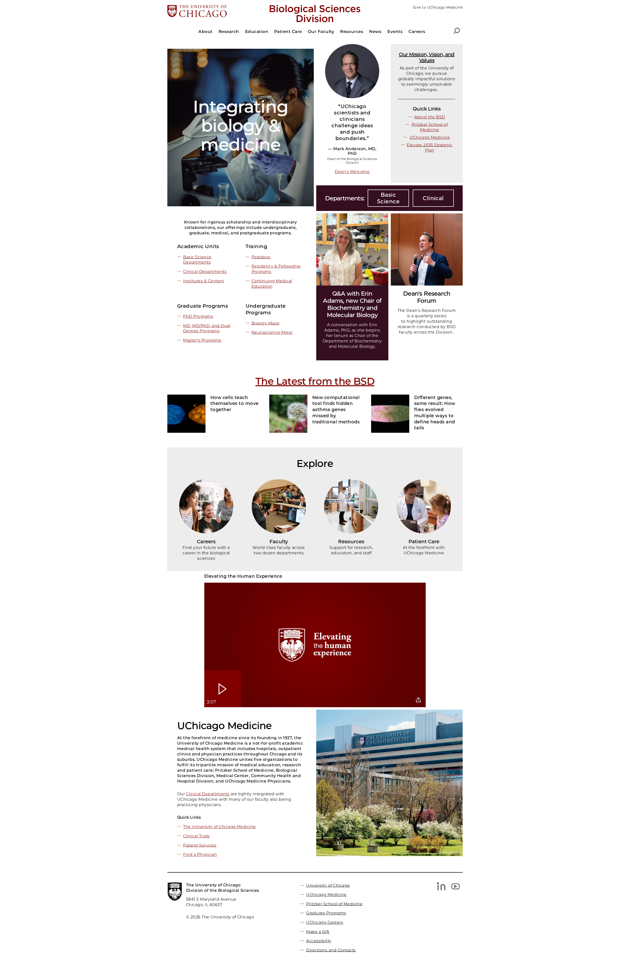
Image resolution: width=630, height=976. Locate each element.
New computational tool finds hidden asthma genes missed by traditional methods (336, 410)
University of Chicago (328, 885)
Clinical (433, 198)
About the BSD (429, 117)
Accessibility (318, 941)
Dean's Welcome (352, 171)
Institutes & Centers (203, 281)
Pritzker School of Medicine (334, 903)
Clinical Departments (205, 271)
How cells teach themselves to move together (234, 404)
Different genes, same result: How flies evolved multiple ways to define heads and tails (434, 413)
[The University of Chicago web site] (215, 11)
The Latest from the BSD (315, 381)
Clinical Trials (196, 836)
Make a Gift (317, 931)
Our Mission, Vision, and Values (427, 57)
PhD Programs (198, 316)
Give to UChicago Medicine (438, 7)
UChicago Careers (324, 922)
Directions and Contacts (331, 950)
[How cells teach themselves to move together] (186, 414)
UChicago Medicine (430, 137)
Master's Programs (202, 340)
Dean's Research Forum (426, 297)
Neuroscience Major (272, 332)
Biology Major (266, 323)
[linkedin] (441, 889)
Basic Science (388, 198)
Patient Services (199, 845)
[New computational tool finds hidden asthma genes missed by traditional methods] (288, 414)
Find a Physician (200, 854)
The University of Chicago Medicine (219, 826)
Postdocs (261, 257)
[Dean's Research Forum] (427, 249)
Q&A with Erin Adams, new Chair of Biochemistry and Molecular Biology (352, 304)
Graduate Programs (326, 913)
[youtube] (455, 889)
